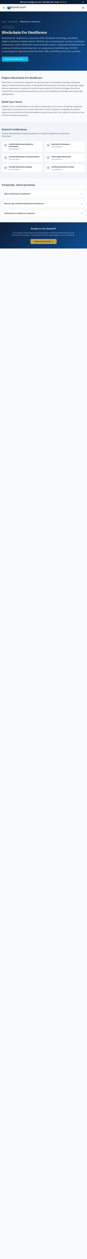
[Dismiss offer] (83, 2)
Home (4, 22)
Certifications (13, 22)
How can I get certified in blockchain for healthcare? (24, 204)
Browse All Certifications (15, 59)
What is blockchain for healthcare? (17, 194)
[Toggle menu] (4, 8)
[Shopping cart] (83, 8)
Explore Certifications (43, 241)
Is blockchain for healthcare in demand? (19, 213)
